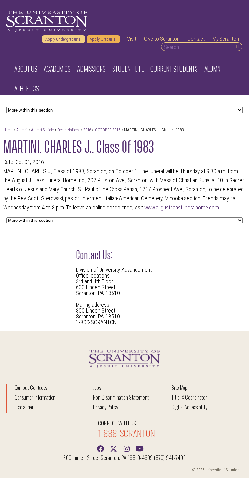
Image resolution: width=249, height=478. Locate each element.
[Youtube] (139, 448)
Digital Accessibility (189, 407)
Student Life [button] (128, 69)
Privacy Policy (105, 407)
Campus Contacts (31, 387)
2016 (87, 130)
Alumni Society (42, 130)
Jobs (97, 387)
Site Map (179, 387)
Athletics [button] (26, 88)
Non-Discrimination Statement (121, 397)
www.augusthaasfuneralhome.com (181, 207)
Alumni (21, 130)
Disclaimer (24, 407)
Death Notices (68, 130)
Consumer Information (35, 397)
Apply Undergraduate (63, 39)
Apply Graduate (103, 39)
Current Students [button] (174, 69)
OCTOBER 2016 (107, 130)
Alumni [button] (213, 69)
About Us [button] (25, 69)
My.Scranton (225, 38)
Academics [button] (57, 69)
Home (7, 130)
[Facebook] (100, 448)
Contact (196, 38)
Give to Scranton (162, 38)
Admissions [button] (91, 69)
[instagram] (126, 448)
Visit (131, 38)
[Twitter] (113, 448)
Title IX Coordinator (189, 397)
